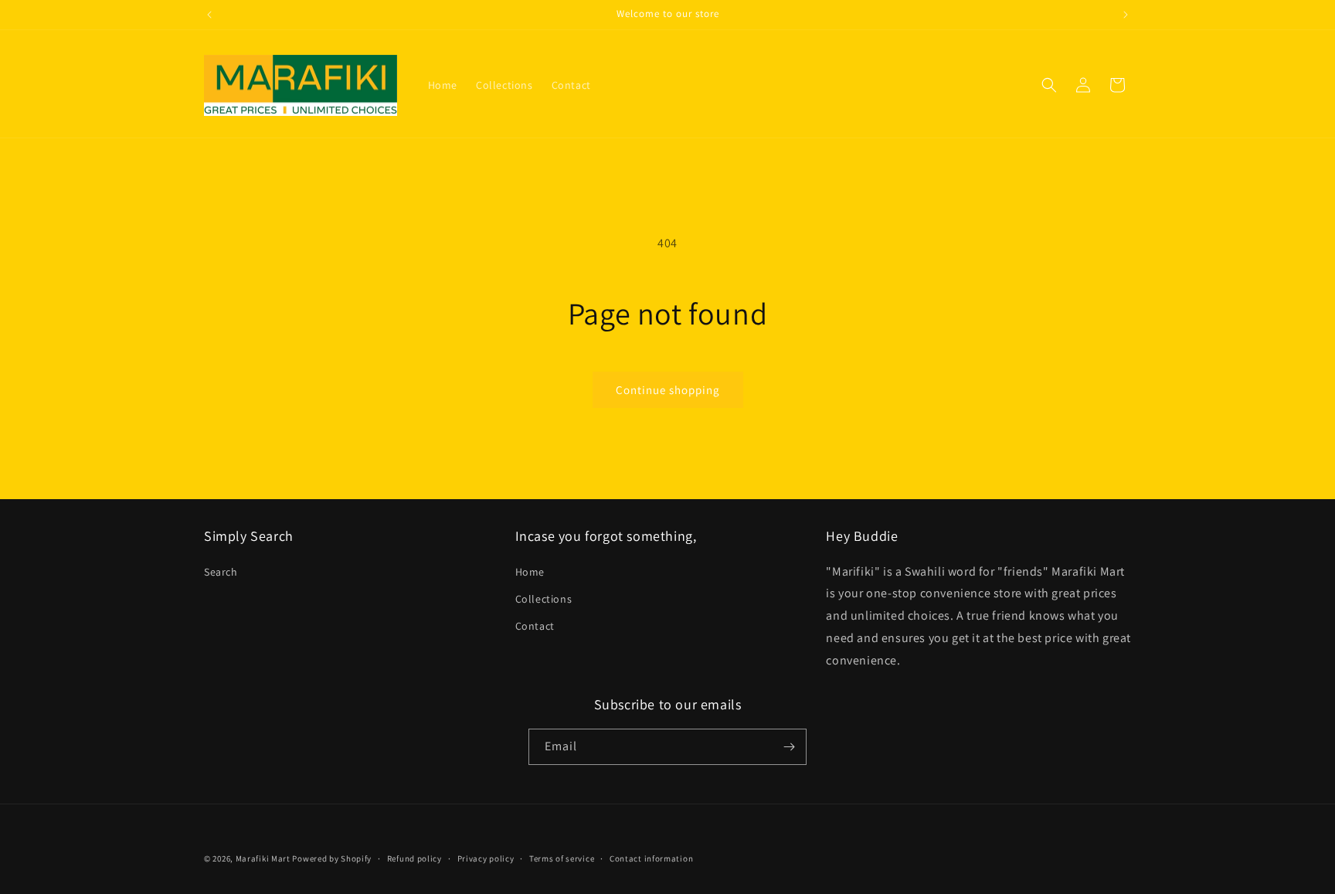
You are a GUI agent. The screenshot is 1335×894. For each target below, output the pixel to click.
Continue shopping (668, 389)
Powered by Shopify (332, 858)
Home (530, 572)
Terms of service (561, 858)
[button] (1049, 85)
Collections (543, 599)
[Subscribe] (789, 747)
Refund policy (414, 858)
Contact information (651, 858)
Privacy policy (486, 858)
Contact (535, 626)
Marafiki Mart (263, 858)
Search (221, 572)
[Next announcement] (1126, 14)
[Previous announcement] (209, 14)
